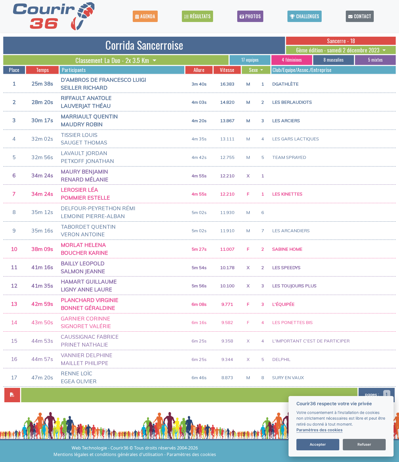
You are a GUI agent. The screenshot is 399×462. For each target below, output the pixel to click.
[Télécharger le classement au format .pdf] (12, 395)
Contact (362, 16)
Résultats (200, 16)
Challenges (307, 16)
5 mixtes (375, 59)
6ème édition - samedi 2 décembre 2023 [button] (338, 50)
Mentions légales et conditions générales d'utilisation (108, 454)
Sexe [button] (254, 70)
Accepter (318, 444)
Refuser (364, 444)
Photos (252, 16)
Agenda (147, 16)
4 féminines (292, 59)
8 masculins (334, 59)
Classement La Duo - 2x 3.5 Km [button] (113, 60)
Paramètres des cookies (191, 454)
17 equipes (250, 59)
